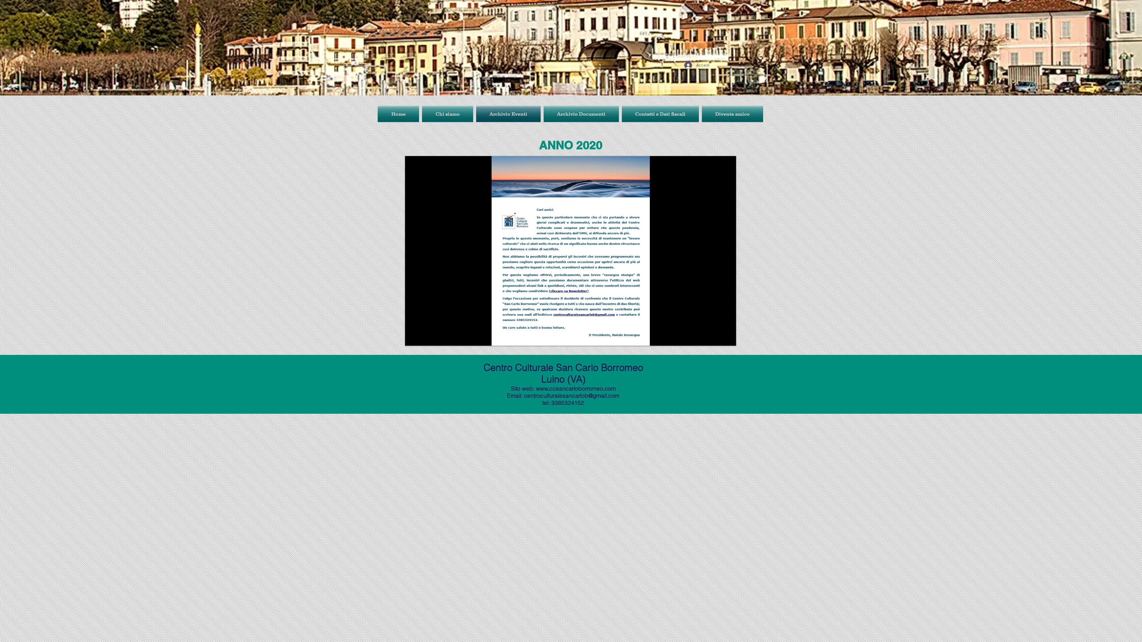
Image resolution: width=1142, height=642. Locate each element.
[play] (727, 337)
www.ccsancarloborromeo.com (576, 388)
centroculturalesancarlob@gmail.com (571, 395)
